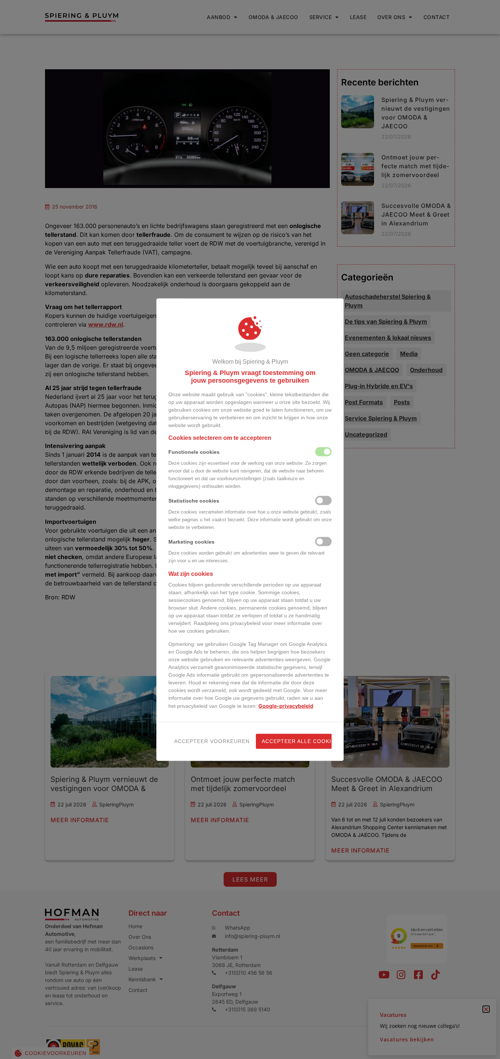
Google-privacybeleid (285, 706)
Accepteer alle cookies (297, 741)
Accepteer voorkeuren (209, 741)
